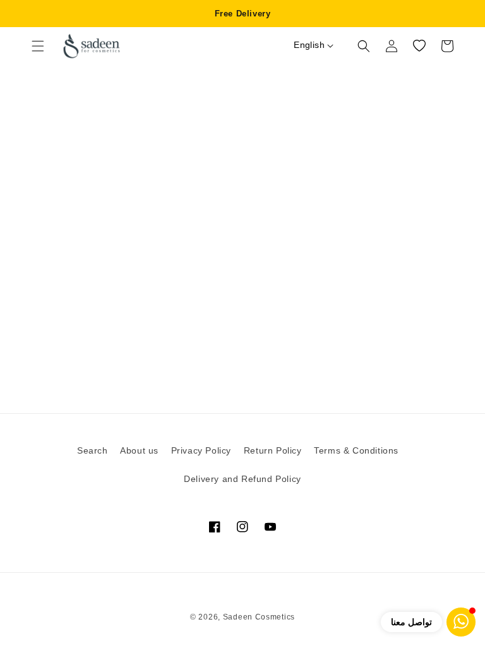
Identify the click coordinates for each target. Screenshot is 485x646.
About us (139, 450)
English (309, 45)
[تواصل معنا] (461, 622)
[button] (38, 46)
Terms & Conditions (356, 450)
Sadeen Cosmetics (259, 617)
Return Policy (273, 450)
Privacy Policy (201, 450)
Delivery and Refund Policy (242, 479)
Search (92, 450)
